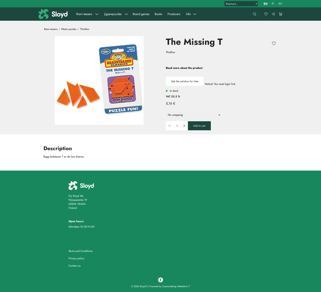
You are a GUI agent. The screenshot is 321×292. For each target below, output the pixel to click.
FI (273, 4)
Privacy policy (76, 258)
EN (266, 4)
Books (158, 14)
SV (280, 4)
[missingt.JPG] (99, 80)
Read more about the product (184, 68)
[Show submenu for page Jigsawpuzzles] (126, 14)
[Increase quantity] (184, 125)
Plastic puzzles (68, 29)
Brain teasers (84, 14)
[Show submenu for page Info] (194, 14)
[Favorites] (266, 14)
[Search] (254, 14)
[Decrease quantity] (169, 125)
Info (188, 14)
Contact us (74, 266)
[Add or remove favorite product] (274, 44)
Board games (141, 14)
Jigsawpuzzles (113, 14)
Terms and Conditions (80, 251)
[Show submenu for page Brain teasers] (96, 14)
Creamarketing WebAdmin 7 (176, 286)
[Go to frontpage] (53, 14)
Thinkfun (84, 29)
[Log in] (273, 14)
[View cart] (280, 14)
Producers (174, 14)
